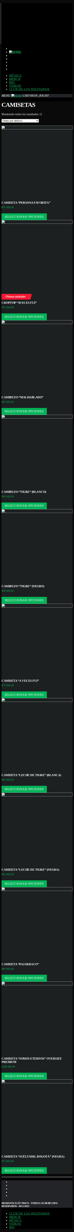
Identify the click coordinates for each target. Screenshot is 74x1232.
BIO (12, 82)
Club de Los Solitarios (29, 89)
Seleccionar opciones (24, 216)
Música (15, 75)
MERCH (14, 79)
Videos (15, 85)
